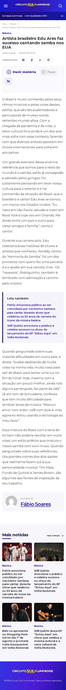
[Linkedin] (40, 60)
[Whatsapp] (23, 60)
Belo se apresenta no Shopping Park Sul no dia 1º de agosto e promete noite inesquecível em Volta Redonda (15, 639)
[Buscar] (60, 5)
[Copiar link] (48, 60)
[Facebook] (31, 60)
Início (4, 24)
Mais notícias (53, 536)
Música (13, 24)
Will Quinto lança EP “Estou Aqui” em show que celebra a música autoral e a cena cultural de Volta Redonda (48, 639)
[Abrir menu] (5, 5)
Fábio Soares (36, 504)
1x (8, 81)
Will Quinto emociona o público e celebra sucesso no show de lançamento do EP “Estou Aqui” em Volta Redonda (32, 331)
